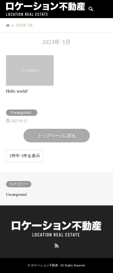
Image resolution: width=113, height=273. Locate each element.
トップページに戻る (57, 135)
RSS (57, 245)
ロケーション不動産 (44, 265)
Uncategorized (16, 194)
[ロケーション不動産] (45, 9)
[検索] (90, 9)
